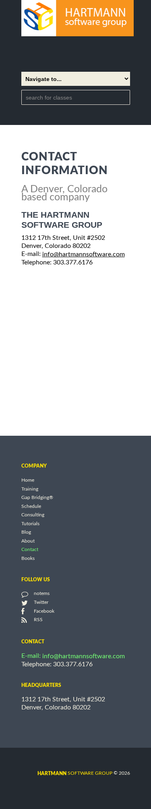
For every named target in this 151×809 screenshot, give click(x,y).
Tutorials (30, 523)
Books (28, 558)
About (28, 541)
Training (29, 489)
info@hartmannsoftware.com (83, 254)
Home (27, 480)
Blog (26, 532)
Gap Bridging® (37, 497)
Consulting (32, 515)
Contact (29, 549)
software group (74, 773)
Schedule (31, 506)
